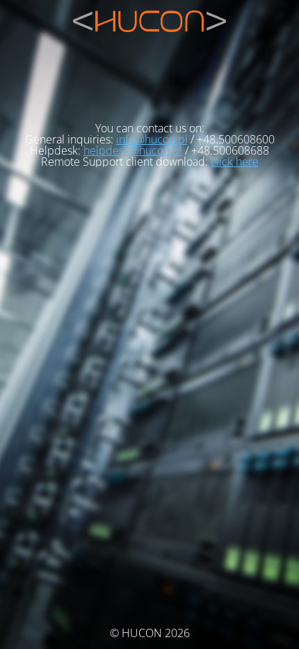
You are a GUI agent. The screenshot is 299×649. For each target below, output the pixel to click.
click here (235, 161)
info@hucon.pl (152, 139)
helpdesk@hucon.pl (132, 150)
